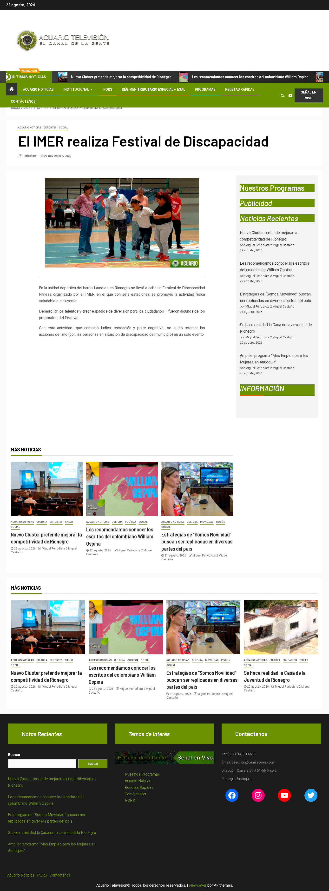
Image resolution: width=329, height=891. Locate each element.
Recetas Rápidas (240, 89)
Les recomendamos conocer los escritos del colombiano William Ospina (250, 77)
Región (220, 522)
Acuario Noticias (38, 89)
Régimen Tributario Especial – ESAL (153, 89)
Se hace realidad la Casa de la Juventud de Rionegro (52, 832)
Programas (205, 89)
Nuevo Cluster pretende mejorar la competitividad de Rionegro (121, 77)
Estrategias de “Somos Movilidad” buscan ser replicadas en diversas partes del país (196, 541)
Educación (290, 660)
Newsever (197, 885)
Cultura (41, 522)
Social (63, 127)
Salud (69, 522)
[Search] (282, 95)
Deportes (50, 127)
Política (130, 522)
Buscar (14, 754)
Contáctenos (23, 101)
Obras (303, 660)
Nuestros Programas (142, 774)
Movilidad (207, 522)
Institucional (76, 89)
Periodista (29, 156)
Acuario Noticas (138, 780)
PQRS (107, 89)
